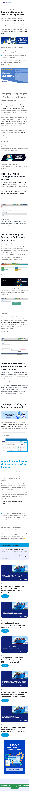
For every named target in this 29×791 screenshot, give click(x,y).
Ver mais (5, 596)
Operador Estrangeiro (6, 245)
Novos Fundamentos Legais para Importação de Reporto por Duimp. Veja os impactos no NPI (13, 729)
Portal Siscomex (5, 114)
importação (14, 538)
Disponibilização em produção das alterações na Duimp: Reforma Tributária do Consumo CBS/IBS (14, 694)
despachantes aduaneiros (17, 374)
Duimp (25, 110)
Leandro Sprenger (7, 9)
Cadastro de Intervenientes (19, 112)
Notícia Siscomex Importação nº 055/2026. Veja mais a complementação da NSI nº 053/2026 (13, 589)
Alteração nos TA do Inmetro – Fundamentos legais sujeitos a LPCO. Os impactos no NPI (13, 660)
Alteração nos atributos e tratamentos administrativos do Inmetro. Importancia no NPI (13, 625)
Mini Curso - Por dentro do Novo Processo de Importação (15, 786)
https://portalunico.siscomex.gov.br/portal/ (14, 254)
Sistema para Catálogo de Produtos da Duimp (13, 432)
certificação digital (5, 252)
